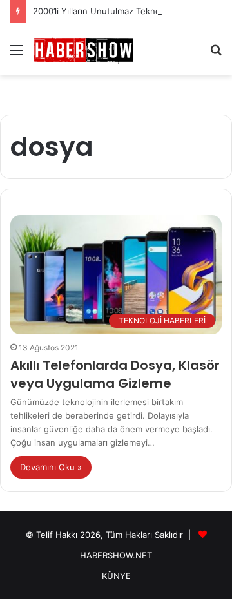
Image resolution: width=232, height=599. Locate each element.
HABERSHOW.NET (116, 555)
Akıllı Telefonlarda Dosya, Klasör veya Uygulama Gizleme (115, 374)
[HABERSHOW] (83, 49)
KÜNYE (116, 576)
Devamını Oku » (51, 467)
